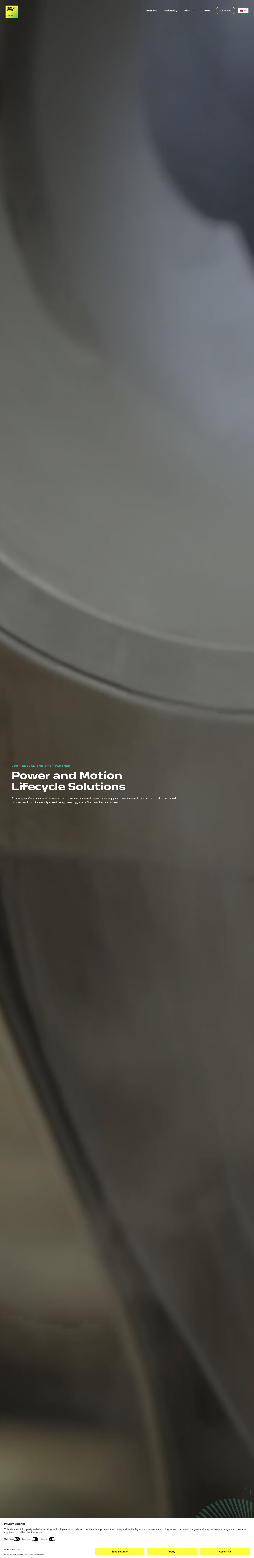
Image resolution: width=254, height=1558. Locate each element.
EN (245, 10)
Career (205, 10)
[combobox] (243, 10)
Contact (225, 10)
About (189, 10)
